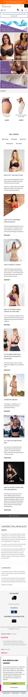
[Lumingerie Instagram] (15, 611)
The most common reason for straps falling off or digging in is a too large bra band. (14, 364)
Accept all (14, 683)
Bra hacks (19, 143)
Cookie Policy (6, 693)
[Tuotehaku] (26, 10)
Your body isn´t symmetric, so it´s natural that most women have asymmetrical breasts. (12, 405)
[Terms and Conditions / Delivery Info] (14, 598)
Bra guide (14, 139)
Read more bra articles (14, 516)
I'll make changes (14, 687)
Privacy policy (15, 693)
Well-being (5, 139)
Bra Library (14, 134)
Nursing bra (9, 143)
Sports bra (23, 139)
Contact (23, 693)
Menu (4, 10)
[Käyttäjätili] (22, 10)
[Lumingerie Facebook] (12, 611)
